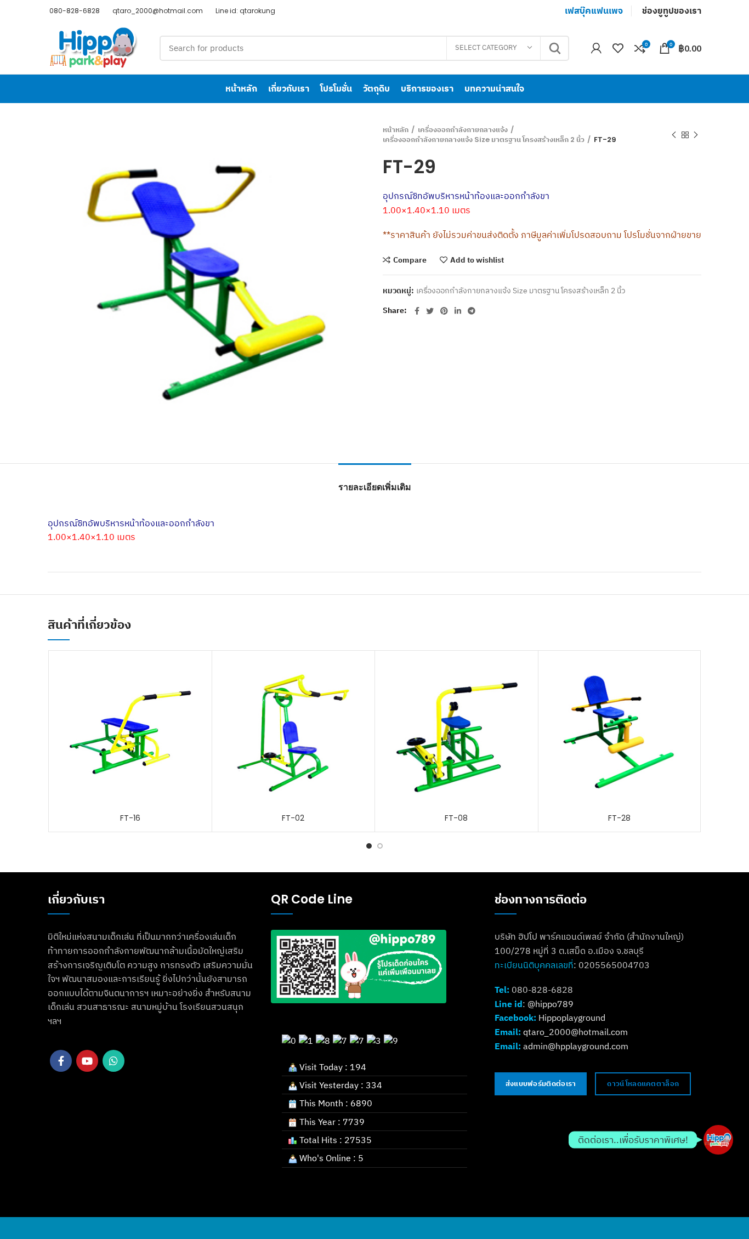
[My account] (596, 48)
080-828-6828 (74, 10)
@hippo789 (550, 1003)
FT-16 (130, 817)
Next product (695, 134)
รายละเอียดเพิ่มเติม (374, 487)
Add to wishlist (477, 260)
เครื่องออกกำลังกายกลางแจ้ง (463, 130)
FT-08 (456, 817)
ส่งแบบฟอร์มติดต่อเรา (541, 1083)
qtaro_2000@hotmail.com (157, 10)
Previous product (673, 134)
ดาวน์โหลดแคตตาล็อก (643, 1083)
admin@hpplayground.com (575, 1046)
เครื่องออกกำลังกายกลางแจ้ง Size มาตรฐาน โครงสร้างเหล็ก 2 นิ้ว (484, 140)
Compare (410, 260)
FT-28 (619, 817)
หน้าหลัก (395, 130)
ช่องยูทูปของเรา (671, 10)
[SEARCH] (554, 48)
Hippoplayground (571, 1017)
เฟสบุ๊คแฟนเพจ (594, 10)
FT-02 (293, 817)
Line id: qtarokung (244, 10)
